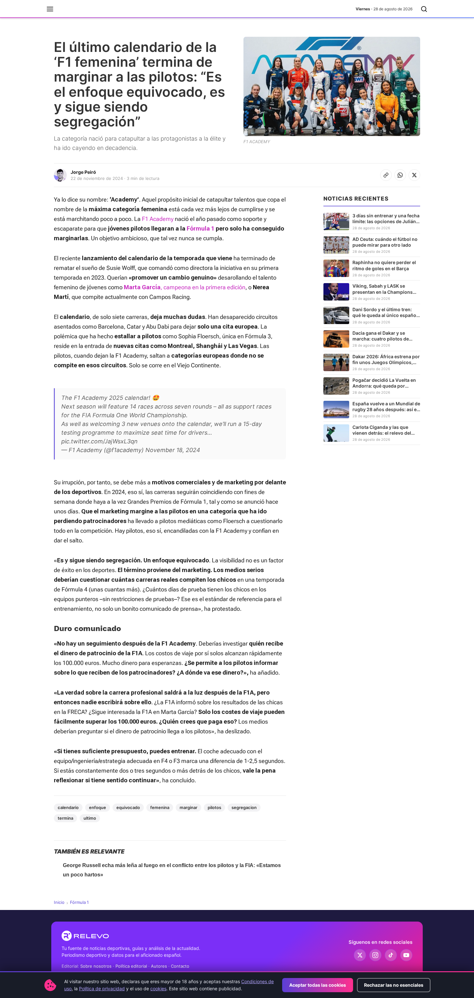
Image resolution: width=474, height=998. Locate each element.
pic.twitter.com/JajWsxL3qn (99, 441)
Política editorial (131, 966)
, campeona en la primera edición (203, 287)
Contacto (180, 966)
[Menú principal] (50, 9)
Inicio (59, 902)
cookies (158, 988)
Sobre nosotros (96, 966)
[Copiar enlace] (386, 175)
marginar (188, 807)
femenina (159, 807)
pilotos (214, 807)
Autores (159, 966)
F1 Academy (157, 218)
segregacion (244, 807)
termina (65, 818)
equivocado (128, 807)
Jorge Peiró (83, 172)
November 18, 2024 (172, 450)
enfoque (97, 807)
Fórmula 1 (79, 902)
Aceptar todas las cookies (317, 985)
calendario (68, 807)
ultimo (90, 818)
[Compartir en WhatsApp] (400, 175)
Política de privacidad (102, 988)
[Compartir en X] (414, 175)
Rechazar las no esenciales (393, 985)
